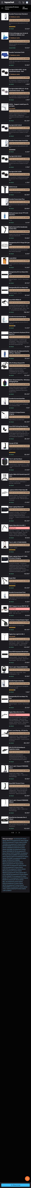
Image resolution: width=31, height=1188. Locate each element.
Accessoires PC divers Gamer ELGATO (15, 855)
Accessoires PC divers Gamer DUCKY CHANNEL (14, 852)
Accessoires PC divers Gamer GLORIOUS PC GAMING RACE (14, 860)
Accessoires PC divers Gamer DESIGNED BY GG (14, 850)
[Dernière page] (19, 832)
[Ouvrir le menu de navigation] (2, 2)
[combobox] (28, 2)
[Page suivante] (16, 832)
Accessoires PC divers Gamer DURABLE (15, 854)
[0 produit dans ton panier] (23, 2)
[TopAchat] (9, 2)
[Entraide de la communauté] (27, 1178)
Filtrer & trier (16, 1185)
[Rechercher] (20, 2)
